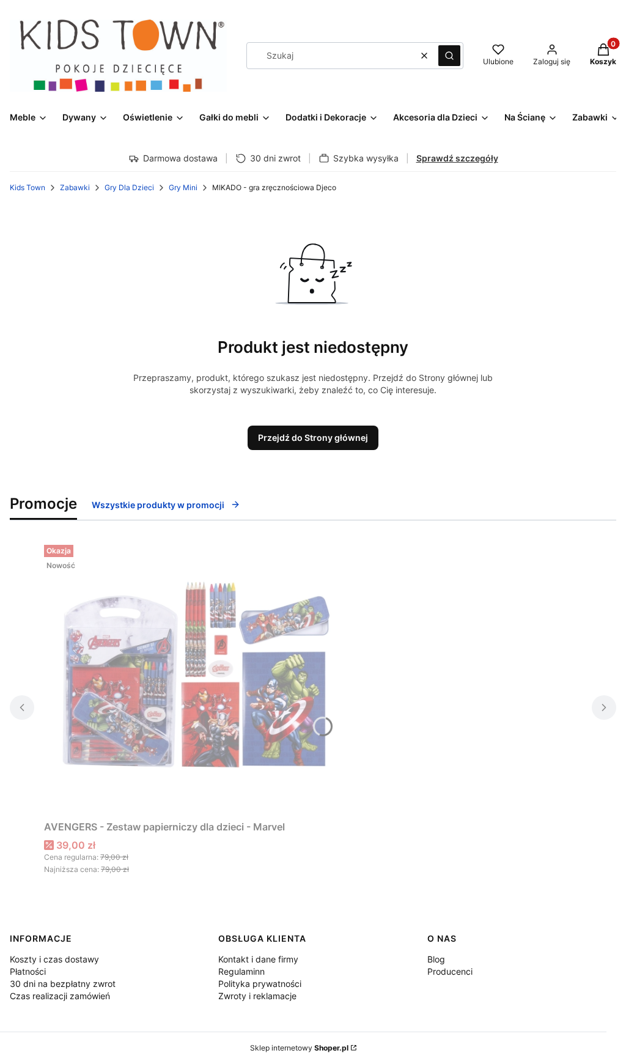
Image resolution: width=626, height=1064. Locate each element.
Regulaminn (241, 971)
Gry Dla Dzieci (129, 187)
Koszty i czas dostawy (54, 959)
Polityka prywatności (259, 983)
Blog (436, 959)
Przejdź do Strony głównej (313, 437)
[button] (449, 55)
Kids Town (27, 187)
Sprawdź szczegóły (457, 158)
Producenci (450, 971)
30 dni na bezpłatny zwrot (63, 983)
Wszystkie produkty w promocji (158, 505)
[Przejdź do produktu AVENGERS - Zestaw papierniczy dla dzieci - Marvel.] (197, 677)
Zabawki (75, 187)
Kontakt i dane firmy (258, 959)
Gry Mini (183, 187)
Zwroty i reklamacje (257, 996)
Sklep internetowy (299, 1047)
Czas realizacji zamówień (60, 996)
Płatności (28, 971)
